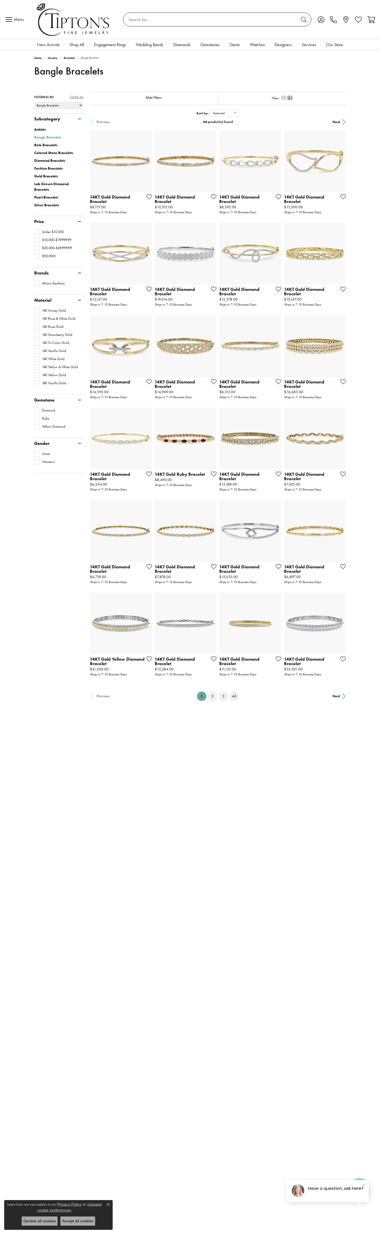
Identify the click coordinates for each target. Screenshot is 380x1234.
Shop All (77, 44)
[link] (333, 19)
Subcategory (47, 119)
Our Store (334, 44)
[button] (320, 19)
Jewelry (53, 58)
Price (39, 221)
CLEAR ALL (76, 97)
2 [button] (212, 696)
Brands (41, 273)
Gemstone (44, 400)
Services (309, 44)
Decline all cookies (39, 1221)
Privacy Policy (69, 1204)
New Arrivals (48, 44)
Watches (257, 44)
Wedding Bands (149, 44)
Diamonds (182, 44)
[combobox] (210, 19)
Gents (235, 44)
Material (42, 300)
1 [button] (203, 695)
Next (336, 122)
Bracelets (69, 58)
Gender (42, 443)
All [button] (234, 696)
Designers (283, 44)
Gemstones (210, 44)
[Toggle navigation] (16, 19)
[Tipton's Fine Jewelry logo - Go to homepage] (73, 19)
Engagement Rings (110, 44)
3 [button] (223, 696)
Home (37, 58)
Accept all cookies (77, 1221)
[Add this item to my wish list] (147, 196)
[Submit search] (304, 19)
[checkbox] (49, 231)
